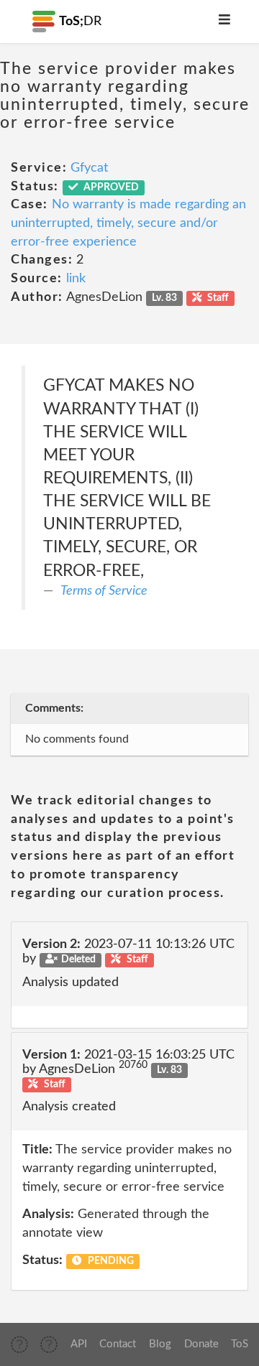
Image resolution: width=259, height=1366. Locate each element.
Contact (117, 1344)
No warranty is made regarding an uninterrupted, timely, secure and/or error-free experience (128, 223)
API (79, 1344)
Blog (160, 1344)
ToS (239, 1344)
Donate (201, 1344)
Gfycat (89, 168)
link (76, 278)
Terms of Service (103, 591)
